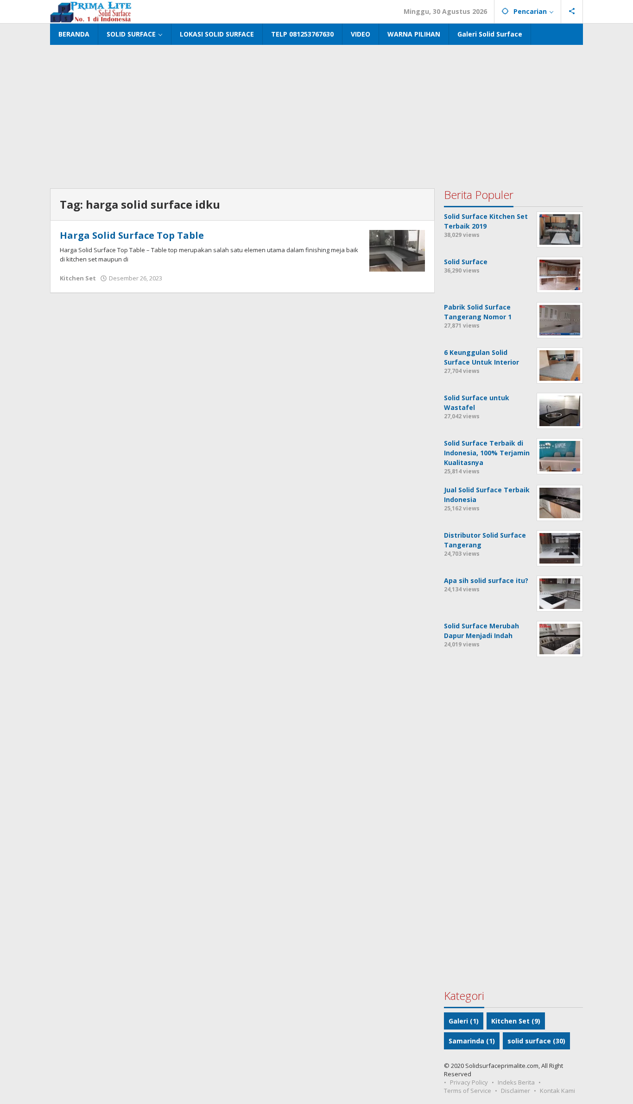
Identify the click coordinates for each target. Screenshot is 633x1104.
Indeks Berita (516, 1082)
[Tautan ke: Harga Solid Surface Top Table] (397, 250)
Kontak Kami (557, 1090)
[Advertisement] (316, 114)
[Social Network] (572, 11)
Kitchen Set (78, 278)
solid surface (536, 1040)
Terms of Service (467, 1090)
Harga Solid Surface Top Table (132, 235)
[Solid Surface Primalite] (90, 11)
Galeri (464, 1021)
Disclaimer (515, 1090)
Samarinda (472, 1040)
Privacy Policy (469, 1082)
